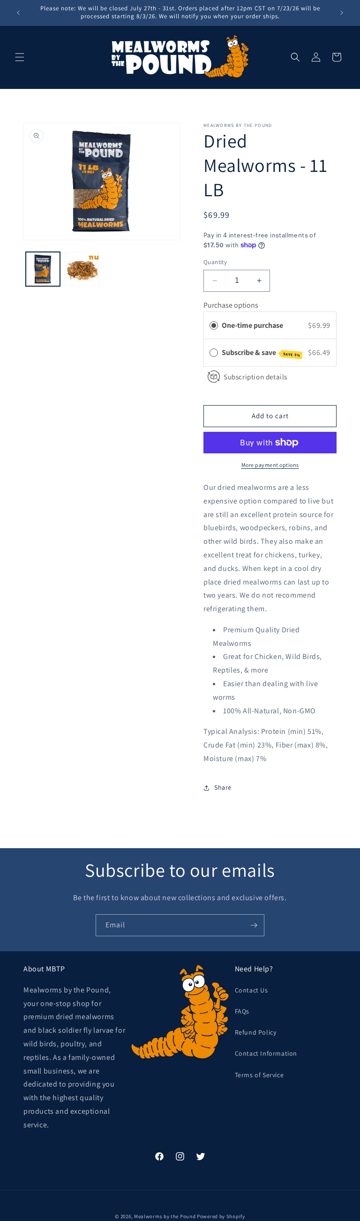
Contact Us (251, 990)
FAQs (242, 1011)
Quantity (215, 262)
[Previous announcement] (18, 12)
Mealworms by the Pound (164, 1216)
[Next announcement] (341, 12)
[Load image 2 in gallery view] (82, 269)
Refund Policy (256, 1032)
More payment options (270, 464)
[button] (19, 57)
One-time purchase (252, 325)
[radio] (214, 325)
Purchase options (230, 305)
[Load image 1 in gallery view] (43, 269)
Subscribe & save (261, 353)
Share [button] (223, 787)
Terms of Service (259, 1075)
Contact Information (266, 1053)
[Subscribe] (253, 925)
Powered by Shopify (221, 1216)
